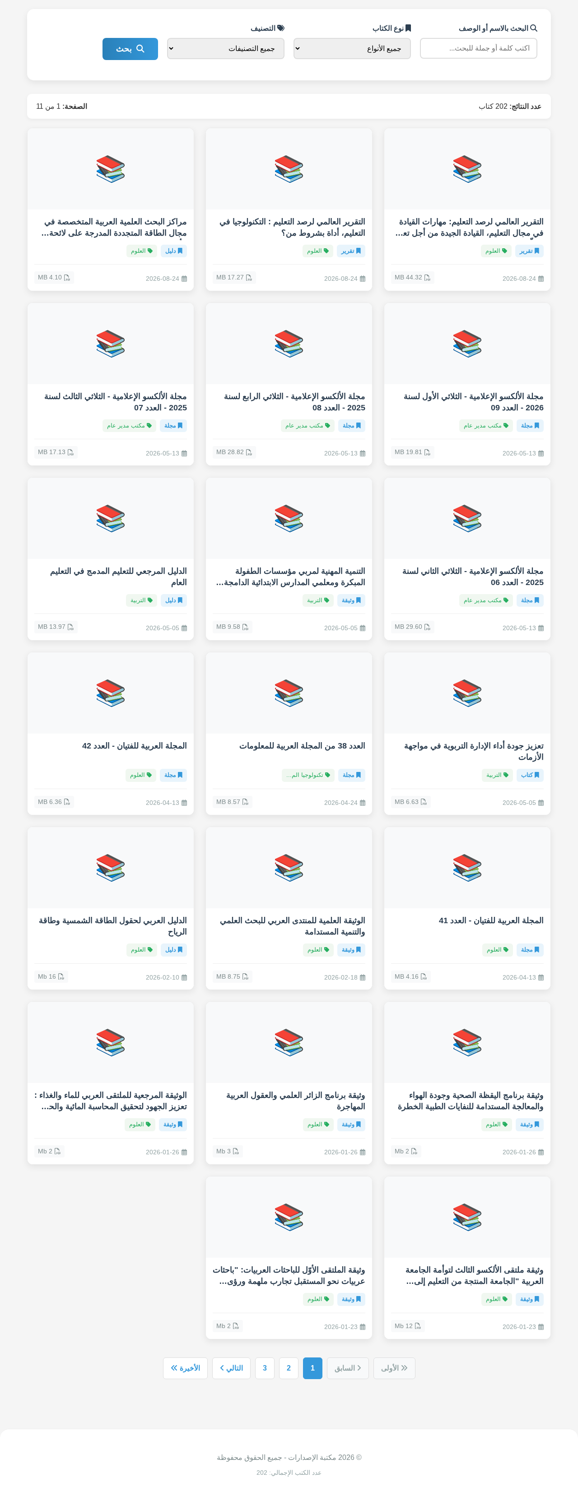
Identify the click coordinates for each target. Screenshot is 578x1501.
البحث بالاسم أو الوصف (494, 28)
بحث (124, 48)
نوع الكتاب (389, 28)
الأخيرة (189, 1368)
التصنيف (264, 28)
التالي (233, 1368)
